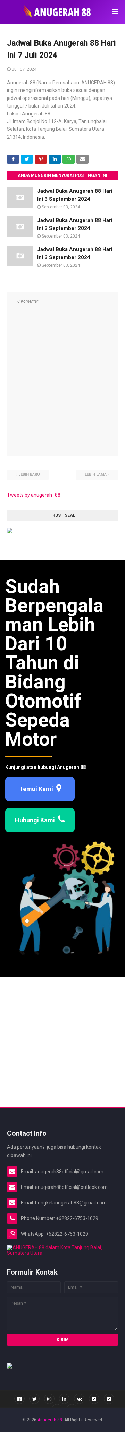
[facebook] (19, 1399)
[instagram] (49, 1399)
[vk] (79, 1399)
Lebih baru (29, 474)
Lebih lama (96, 474)
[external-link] (94, 1399)
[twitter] (34, 1399)
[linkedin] (64, 1399)
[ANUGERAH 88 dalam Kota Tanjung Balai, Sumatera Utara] (62, 1253)
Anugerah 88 (50, 1419)
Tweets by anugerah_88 (33, 495)
